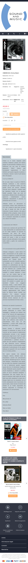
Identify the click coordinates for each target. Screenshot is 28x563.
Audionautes (13, 487)
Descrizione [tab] (6, 157)
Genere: (5, 95)
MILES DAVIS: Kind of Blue (13, 484)
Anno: (15, 95)
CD (13, 443)
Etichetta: (5, 86)
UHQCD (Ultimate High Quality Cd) (22, 89)
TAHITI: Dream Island (13, 441)
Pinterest (15, 121)
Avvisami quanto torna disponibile (11, 129)
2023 (19, 95)
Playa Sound (13, 445)
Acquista (14, 114)
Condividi (9, 121)
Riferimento (6, 99)
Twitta (12, 121)
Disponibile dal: (17, 100)
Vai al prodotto (12, 495)
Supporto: (16, 86)
